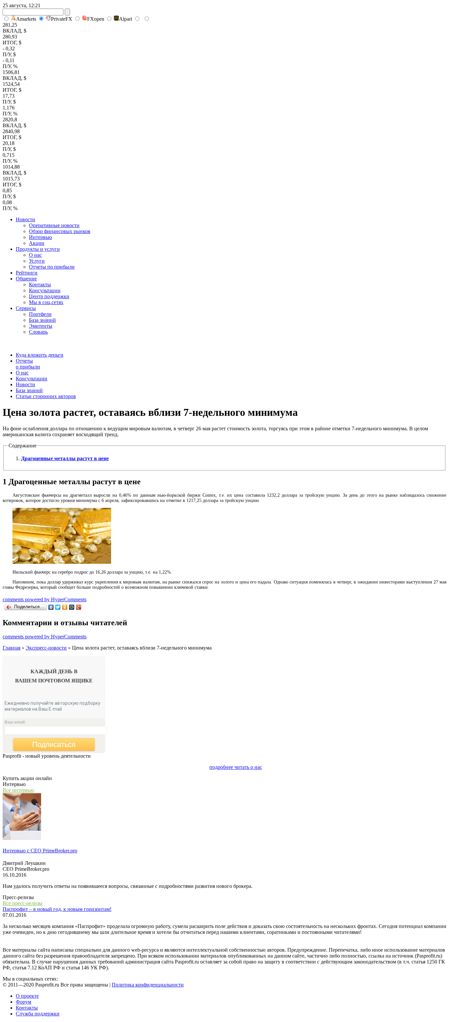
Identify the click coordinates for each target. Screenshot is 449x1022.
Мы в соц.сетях (46, 302)
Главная (11, 648)
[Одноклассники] (64, 607)
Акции (36, 243)
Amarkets (26, 19)
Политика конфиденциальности (148, 984)
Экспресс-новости (46, 648)
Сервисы (26, 308)
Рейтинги (26, 272)
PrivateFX (61, 19)
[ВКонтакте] (51, 607)
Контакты (40, 284)
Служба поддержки (37, 1013)
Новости (25, 219)
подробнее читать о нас (235, 767)
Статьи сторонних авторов (46, 396)
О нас (35, 255)
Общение (26, 278)
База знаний (42, 320)
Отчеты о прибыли (28, 363)
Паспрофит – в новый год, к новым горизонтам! (57, 909)
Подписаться (54, 744)
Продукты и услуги (38, 249)
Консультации (44, 290)
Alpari (125, 19)
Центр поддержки (49, 296)
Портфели (40, 314)
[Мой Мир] (71, 607)
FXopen (95, 19)
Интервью (40, 237)
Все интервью (18, 790)
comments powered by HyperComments (44, 599)
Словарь (38, 332)
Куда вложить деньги (39, 355)
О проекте (27, 996)
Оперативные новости (54, 225)
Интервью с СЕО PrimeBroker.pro (40, 850)
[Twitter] (58, 607)
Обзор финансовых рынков (59, 231)
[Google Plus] (78, 607)
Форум (23, 1002)
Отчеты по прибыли (52, 267)
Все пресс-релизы (22, 903)
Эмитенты (40, 326)
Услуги (37, 261)
